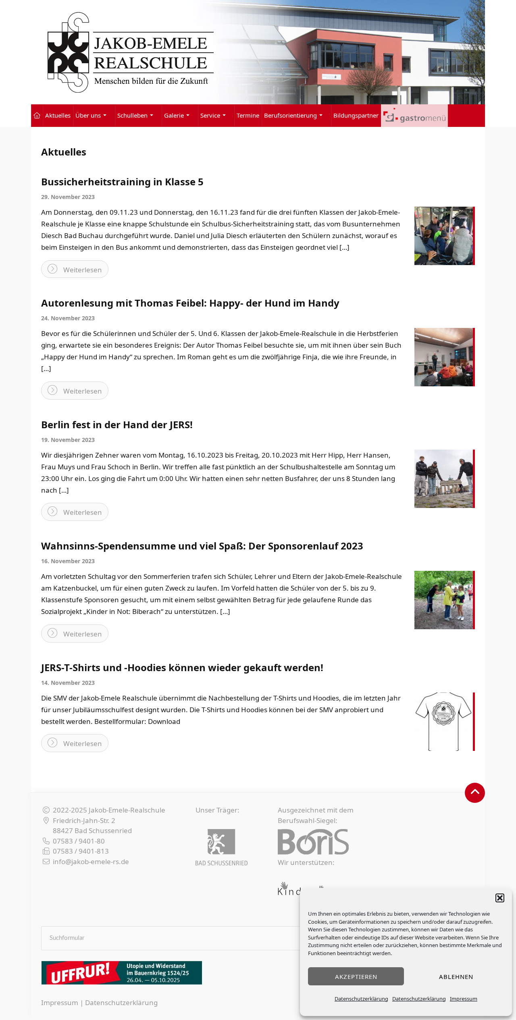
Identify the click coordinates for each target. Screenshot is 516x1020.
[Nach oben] (475, 793)
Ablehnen (456, 976)
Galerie (174, 115)
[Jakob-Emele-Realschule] (258, 52)
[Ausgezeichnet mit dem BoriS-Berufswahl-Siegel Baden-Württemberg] (313, 841)
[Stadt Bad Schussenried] (222, 847)
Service (210, 115)
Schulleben (132, 115)
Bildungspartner (356, 115)
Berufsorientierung (290, 115)
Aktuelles (58, 115)
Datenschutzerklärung (361, 998)
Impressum (463, 998)
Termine (248, 115)
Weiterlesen (82, 269)
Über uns (88, 115)
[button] (500, 898)
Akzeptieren (356, 976)
